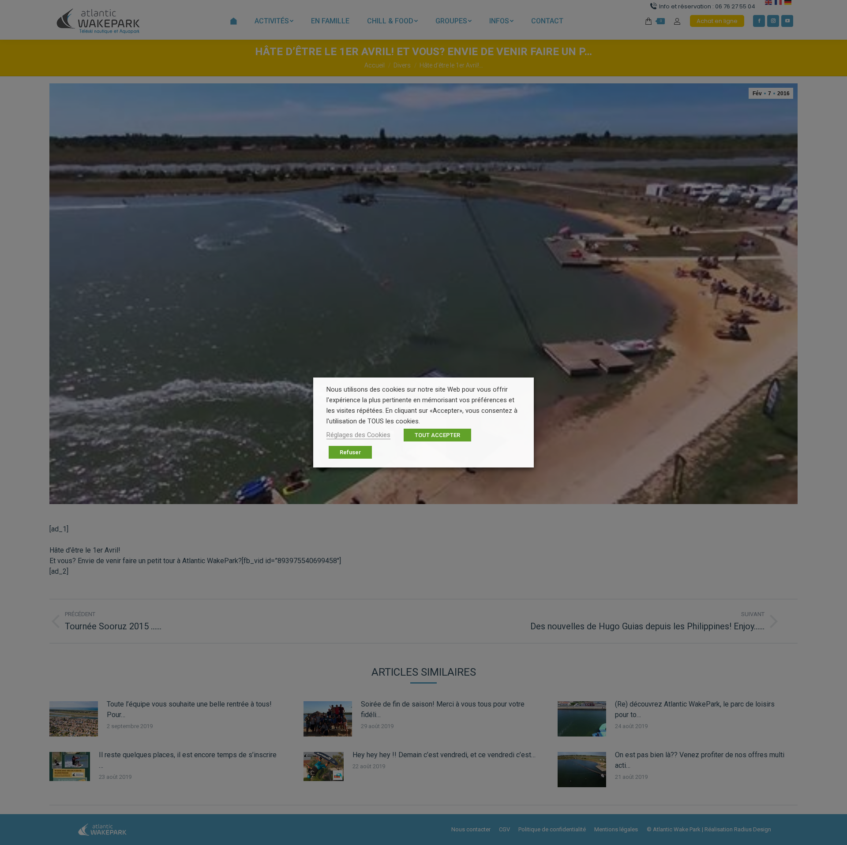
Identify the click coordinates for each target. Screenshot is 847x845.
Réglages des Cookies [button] (358, 435)
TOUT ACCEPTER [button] (437, 435)
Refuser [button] (350, 452)
